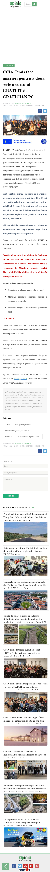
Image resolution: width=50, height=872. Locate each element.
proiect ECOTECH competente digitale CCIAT (22, 436)
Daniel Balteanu (23, 104)
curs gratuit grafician (23, 424)
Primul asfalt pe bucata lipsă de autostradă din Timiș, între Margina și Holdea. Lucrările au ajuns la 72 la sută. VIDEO (25, 517)
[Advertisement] (25, 26)
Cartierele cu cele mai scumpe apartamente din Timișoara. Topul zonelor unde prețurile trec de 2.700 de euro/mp (24, 585)
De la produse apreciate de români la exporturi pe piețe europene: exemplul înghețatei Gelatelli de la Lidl (21, 822)
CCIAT (7, 424)
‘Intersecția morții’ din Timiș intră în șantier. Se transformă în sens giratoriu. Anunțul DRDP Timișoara (25, 551)
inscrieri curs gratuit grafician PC (17, 430)
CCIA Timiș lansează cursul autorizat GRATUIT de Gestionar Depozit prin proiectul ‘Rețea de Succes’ (21, 653)
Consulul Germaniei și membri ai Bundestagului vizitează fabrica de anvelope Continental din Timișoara (24, 754)
